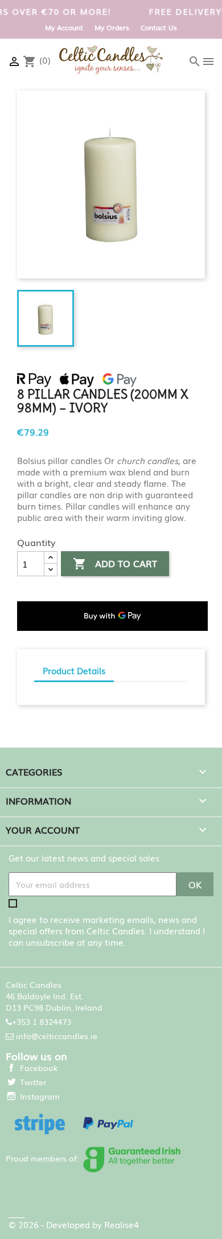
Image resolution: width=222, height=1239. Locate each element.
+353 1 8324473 (41, 1021)
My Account (64, 27)
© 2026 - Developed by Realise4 (74, 1224)
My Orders (111, 27)
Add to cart (115, 563)
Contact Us (159, 27)
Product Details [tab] (74, 670)
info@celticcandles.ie (56, 1035)
